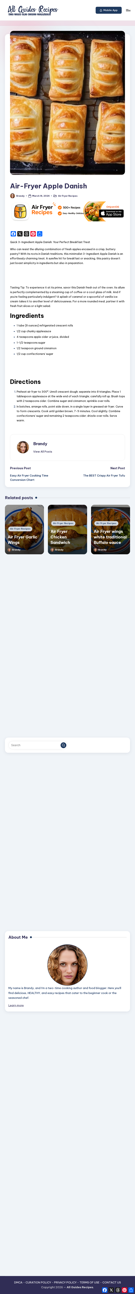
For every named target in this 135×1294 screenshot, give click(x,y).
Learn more (16, 1005)
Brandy (40, 443)
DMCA (18, 1282)
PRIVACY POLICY (65, 1282)
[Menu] (128, 10)
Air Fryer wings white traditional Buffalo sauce (110, 537)
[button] (109, 10)
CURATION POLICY (38, 1282)
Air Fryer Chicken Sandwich (60, 537)
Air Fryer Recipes (68, 196)
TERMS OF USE (89, 1282)
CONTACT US (111, 1282)
